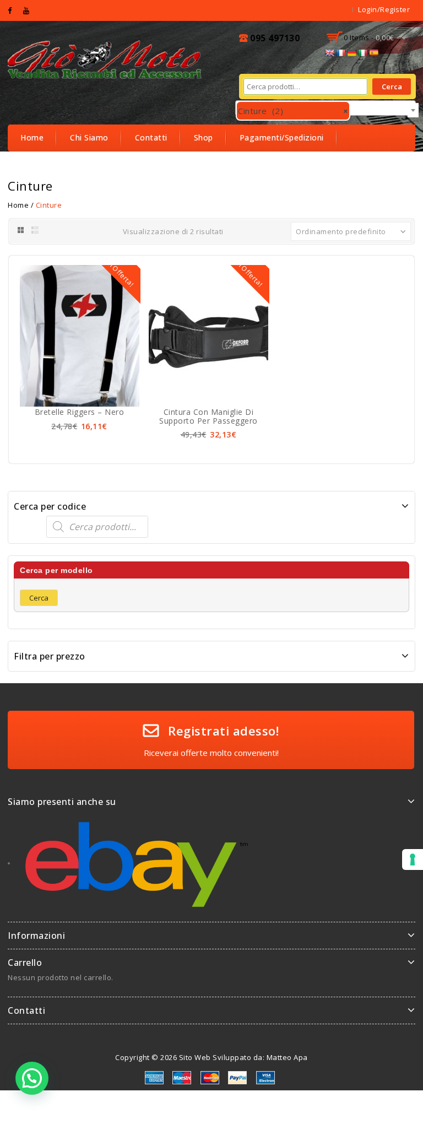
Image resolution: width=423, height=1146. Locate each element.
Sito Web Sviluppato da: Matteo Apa (243, 1057)
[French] (340, 52)
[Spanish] (373, 52)
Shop (203, 137)
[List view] (36, 230)
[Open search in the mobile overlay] (211, 527)
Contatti (151, 137)
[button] (31, 1078)
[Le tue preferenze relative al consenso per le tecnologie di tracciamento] (412, 859)
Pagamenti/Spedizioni (282, 137)
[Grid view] (20, 230)
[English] (329, 52)
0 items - (369, 37)
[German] (351, 52)
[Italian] (362, 52)
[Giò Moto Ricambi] (106, 58)
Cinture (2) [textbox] (293, 110)
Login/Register (384, 9)
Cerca (392, 86)
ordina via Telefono (58, 164)
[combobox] (325, 108)
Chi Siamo (89, 137)
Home (32, 137)
